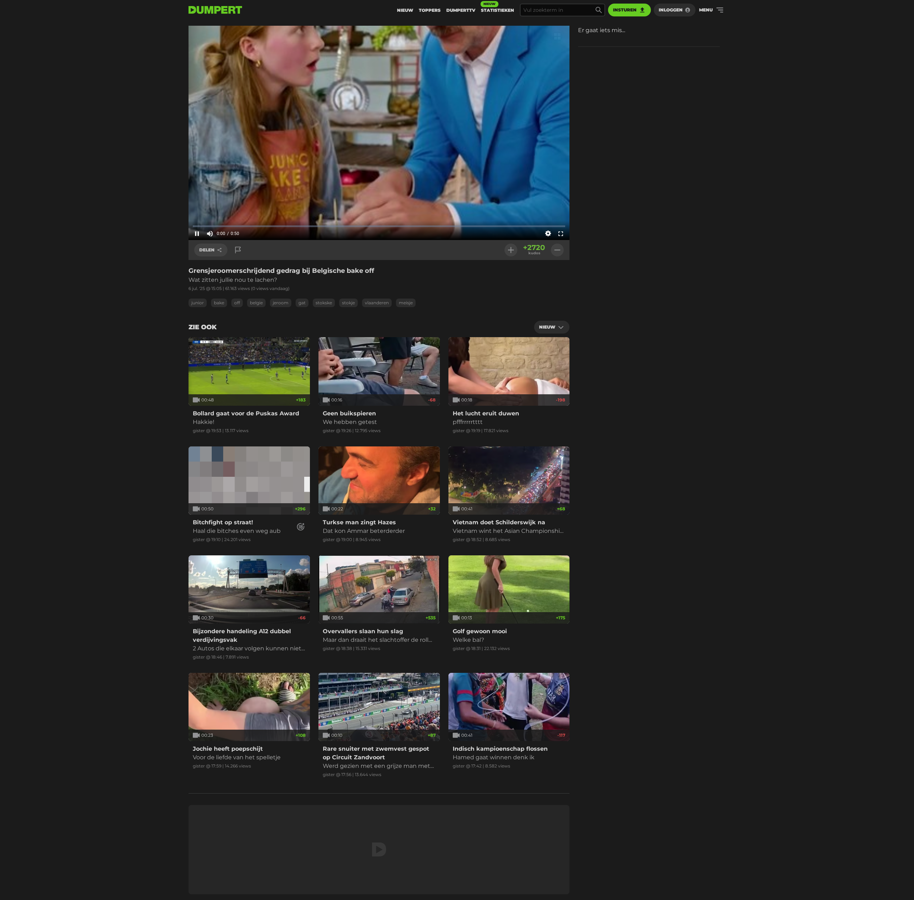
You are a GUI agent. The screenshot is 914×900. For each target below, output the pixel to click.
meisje (406, 302)
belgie (256, 302)
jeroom (280, 302)
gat (302, 302)
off (237, 302)
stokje (348, 302)
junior (197, 302)
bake (219, 302)
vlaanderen (377, 302)
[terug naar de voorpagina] (215, 10)
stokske (324, 302)
